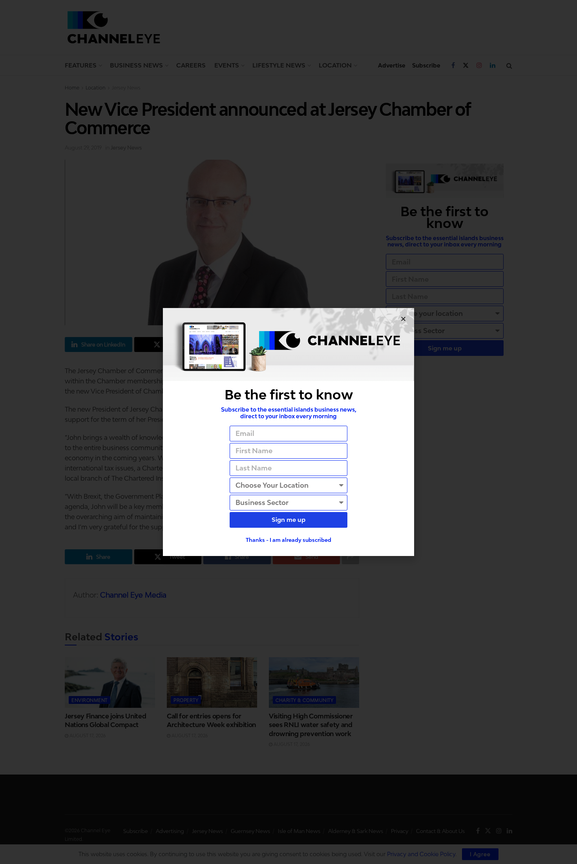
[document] (288, 432)
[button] (403, 319)
